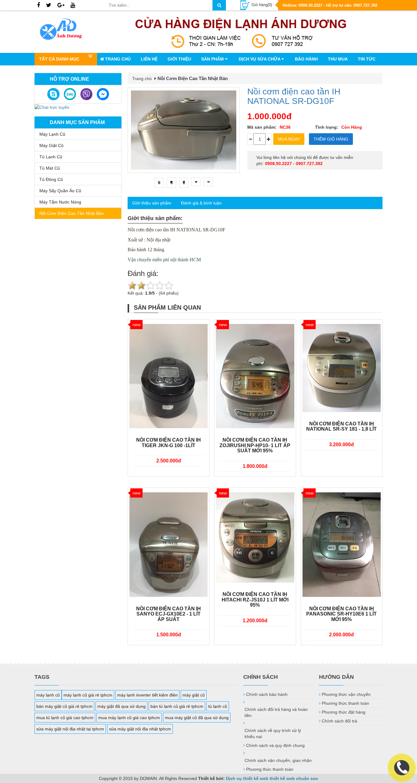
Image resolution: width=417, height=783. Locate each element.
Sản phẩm (213, 59)
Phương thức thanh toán (269, 769)
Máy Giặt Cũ (51, 145)
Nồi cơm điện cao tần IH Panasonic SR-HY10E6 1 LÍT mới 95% (341, 614)
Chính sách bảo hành (267, 694)
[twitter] (49, 5)
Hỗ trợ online (69, 79)
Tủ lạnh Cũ (50, 156)
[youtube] (73, 5)
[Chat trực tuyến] (51, 106)
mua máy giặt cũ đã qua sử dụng (197, 717)
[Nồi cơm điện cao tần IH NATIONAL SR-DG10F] (184, 130)
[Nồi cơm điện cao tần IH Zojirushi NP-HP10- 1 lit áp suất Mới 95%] (255, 376)
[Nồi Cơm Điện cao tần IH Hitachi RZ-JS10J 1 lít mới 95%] (255, 537)
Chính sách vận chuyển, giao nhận (278, 760)
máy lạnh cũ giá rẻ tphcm (87, 695)
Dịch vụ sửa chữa (260, 59)
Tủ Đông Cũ (51, 179)
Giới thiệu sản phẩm (151, 202)
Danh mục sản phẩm (77, 122)
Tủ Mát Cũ (49, 168)
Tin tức (366, 59)
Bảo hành (306, 59)
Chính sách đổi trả (339, 721)
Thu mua (338, 59)
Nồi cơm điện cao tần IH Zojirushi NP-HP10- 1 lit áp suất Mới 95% (254, 445)
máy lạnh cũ (48, 695)
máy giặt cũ (194, 695)
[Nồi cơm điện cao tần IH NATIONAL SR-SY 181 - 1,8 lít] (341, 368)
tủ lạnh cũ (217, 706)
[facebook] (38, 5)
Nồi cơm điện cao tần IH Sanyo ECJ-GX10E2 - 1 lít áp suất (168, 614)
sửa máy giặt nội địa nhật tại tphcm (70, 728)
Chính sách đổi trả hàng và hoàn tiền (276, 712)
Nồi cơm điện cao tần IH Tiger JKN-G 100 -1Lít (168, 442)
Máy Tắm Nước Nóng (60, 202)
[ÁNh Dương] (66, 30)
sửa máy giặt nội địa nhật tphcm (140, 728)
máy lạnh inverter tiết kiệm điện (147, 695)
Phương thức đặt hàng (343, 712)
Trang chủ (118, 59)
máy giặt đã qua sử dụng (121, 706)
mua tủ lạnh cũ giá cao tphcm (64, 717)
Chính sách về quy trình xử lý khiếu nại (273, 733)
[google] (61, 5)
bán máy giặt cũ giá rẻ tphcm (64, 706)
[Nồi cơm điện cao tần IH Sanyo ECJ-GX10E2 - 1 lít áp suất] (168, 544)
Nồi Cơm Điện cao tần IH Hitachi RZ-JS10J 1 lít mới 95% (255, 600)
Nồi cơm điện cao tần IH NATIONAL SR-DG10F (293, 96)
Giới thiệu (179, 59)
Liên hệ (149, 59)
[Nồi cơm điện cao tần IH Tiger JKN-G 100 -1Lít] (168, 376)
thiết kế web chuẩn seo (294, 778)
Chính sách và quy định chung (275, 745)
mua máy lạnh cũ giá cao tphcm (129, 717)
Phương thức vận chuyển (346, 694)
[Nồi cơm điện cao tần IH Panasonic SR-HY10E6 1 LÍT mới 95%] (341, 544)
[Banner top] (241, 32)
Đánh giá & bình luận (201, 202)
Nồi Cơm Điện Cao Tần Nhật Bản (71, 213)
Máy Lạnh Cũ (52, 134)
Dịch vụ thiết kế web (247, 778)
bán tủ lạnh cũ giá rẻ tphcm (176, 706)
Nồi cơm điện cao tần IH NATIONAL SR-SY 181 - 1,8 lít (341, 426)
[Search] (219, 5)
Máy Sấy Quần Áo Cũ (60, 190)
